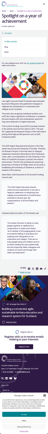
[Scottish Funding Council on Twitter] (2, 378)
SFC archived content (34, 63)
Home (4, 11)
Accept (24, 414)
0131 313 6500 (8, 372)
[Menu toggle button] (44, 4)
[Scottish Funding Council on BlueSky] (15, 378)
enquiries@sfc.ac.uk (23, 372)
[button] (45, 395)
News (12, 11)
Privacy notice (24, 431)
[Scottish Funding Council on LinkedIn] (6, 378)
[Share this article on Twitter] (33, 269)
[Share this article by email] (41, 269)
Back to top (25, 272)
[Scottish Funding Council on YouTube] (10, 378)
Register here (24, 347)
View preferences (24, 427)
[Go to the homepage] (11, 4)
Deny (24, 420)
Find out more (11, 322)
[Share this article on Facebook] (29, 269)
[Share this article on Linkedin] (37, 269)
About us (6, 390)
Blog (6, 47)
